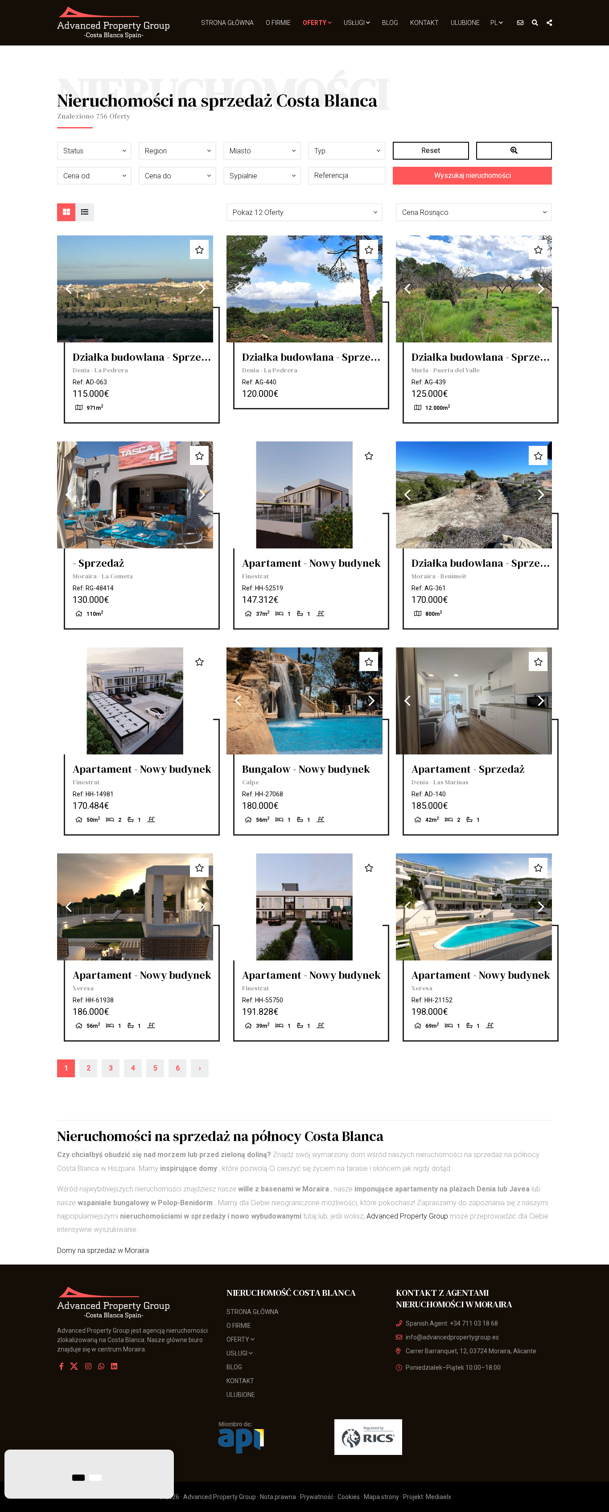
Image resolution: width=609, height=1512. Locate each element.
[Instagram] (88, 1366)
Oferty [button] (315, 22)
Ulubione (465, 22)
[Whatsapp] (101, 1366)
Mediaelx (438, 1496)
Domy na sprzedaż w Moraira (103, 1250)
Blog (390, 22)
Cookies (348, 1496)
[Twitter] (74, 1366)
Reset (430, 150)
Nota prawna (278, 1496)
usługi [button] (355, 22)
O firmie (278, 22)
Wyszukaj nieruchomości (472, 175)
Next (202, 288)
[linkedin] (114, 1366)
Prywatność (316, 1496)
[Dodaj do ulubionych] (199, 249)
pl (494, 22)
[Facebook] (61, 1366)
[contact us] (520, 22)
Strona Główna (227, 22)
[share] (549, 22)
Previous (68, 288)
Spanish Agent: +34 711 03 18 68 (452, 1323)
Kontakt (424, 22)
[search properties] (535, 22)
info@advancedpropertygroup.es (452, 1337)
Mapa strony (381, 1496)
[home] (114, 23)
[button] (304, 212)
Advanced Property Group (407, 1216)
